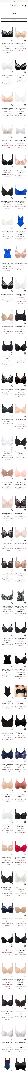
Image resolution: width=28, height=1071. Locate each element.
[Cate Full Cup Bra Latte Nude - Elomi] (21, 408)
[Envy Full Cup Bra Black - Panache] (7, 877)
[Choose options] (12, 40)
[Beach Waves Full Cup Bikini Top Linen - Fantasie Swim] (7, 220)
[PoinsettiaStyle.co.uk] (14, 5)
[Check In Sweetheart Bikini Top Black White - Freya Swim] (7, 595)
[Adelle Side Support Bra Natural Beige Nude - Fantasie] (21, 32)
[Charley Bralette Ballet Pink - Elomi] (7, 502)
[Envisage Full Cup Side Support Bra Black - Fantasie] (21, 814)
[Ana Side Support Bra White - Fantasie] (21, 97)
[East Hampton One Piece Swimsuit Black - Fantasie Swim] (7, 690)
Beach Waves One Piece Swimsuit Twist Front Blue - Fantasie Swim (21, 233)
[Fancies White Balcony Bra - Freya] (7, 1031)
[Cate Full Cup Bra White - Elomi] (7, 441)
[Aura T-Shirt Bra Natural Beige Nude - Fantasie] (21, 160)
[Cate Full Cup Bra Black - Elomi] (7, 408)
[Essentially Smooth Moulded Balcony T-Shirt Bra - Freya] (21, 938)
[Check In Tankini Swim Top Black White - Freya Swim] (21, 595)
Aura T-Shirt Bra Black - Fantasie (7, 170)
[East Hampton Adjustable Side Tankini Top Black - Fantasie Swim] (7, 658)
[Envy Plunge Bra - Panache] (7, 938)
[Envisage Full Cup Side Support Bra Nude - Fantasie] (7, 846)
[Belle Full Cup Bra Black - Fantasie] (7, 283)
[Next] (22, 1)
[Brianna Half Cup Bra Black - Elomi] (21, 346)
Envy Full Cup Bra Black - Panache (7, 887)
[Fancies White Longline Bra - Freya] (21, 1031)
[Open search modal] (22, 5)
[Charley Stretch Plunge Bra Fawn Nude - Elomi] (21, 563)
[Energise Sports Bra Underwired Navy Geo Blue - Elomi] (21, 753)
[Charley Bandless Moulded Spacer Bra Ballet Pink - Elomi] (21, 472)
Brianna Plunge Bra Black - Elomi (7, 389)
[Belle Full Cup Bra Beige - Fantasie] (21, 252)
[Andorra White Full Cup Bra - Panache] (21, 129)
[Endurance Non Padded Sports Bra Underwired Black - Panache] (7, 721)
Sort (15, 20)
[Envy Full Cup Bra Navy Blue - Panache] (7, 907)
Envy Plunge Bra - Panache (7, 949)
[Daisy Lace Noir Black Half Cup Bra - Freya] (21, 627)
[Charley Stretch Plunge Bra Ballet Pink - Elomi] (21, 532)
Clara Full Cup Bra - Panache (7, 638)
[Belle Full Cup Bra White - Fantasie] (21, 283)
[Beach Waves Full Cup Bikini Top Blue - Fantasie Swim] (21, 190)
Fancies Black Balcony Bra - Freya (7, 1011)
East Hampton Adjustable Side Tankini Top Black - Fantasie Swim (7, 671)
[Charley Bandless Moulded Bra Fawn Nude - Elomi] (7, 472)
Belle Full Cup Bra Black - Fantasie (7, 294)
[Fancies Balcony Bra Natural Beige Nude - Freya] (7, 968)
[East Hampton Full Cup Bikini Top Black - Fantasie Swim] (21, 658)
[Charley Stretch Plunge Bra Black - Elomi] (7, 563)
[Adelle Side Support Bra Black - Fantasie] (7, 32)
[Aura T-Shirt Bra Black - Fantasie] (7, 160)
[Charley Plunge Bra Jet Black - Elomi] (7, 532)
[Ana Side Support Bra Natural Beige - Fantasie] (7, 97)
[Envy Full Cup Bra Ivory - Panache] (21, 877)
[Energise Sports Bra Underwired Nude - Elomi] (7, 783)
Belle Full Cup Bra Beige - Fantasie (21, 263)
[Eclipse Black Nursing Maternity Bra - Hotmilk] (21, 690)
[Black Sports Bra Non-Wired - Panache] (21, 315)
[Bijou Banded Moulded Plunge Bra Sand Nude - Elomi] (7, 315)
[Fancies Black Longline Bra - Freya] (21, 1000)
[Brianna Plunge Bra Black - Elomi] (7, 378)
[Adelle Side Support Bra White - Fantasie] (7, 65)
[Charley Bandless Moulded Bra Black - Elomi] (21, 441)
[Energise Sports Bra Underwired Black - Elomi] (21, 721)
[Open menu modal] (2, 5)
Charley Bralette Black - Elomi (20, 513)
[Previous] (5, 1)
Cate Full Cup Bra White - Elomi (7, 451)
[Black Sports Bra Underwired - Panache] (7, 346)
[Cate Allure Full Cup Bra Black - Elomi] (21, 378)
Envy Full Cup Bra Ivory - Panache (21, 887)
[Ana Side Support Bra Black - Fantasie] (21, 65)
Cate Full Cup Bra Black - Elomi (7, 419)
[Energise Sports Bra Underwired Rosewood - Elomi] (21, 783)
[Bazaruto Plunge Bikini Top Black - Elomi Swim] (7, 190)
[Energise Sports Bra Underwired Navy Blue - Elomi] (7, 753)
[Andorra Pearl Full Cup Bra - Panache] (7, 129)
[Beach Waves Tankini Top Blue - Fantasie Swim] (7, 252)
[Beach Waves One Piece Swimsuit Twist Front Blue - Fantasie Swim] (21, 220)
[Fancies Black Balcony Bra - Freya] (7, 1000)
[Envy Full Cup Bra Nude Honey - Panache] (21, 907)
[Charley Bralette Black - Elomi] (21, 502)
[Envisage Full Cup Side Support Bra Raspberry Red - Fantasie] (21, 846)
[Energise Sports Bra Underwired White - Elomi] (7, 814)
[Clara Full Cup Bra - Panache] (7, 627)
